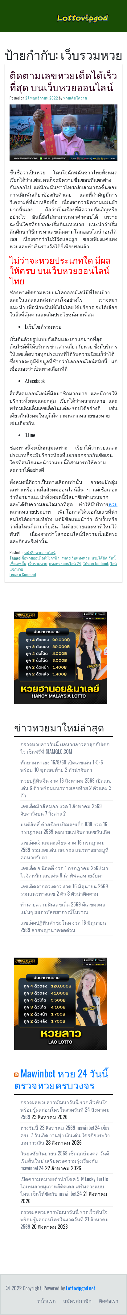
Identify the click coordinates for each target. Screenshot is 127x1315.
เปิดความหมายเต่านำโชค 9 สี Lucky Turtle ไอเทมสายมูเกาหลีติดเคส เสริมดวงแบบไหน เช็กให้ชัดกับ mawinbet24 (64, 1186)
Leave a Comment (23, 574)
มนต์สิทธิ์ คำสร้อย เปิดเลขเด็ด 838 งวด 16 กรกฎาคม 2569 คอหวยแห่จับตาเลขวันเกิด (65, 827)
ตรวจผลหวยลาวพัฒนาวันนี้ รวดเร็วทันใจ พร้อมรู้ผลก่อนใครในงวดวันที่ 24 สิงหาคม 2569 (65, 1109)
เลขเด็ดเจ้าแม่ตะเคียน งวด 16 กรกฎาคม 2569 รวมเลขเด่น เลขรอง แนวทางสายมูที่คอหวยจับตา (64, 850)
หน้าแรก (46, 1300)
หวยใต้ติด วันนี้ (104, 557)
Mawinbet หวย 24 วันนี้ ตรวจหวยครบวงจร (61, 1079)
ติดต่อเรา (108, 1300)
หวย (113, 504)
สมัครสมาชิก (77, 1300)
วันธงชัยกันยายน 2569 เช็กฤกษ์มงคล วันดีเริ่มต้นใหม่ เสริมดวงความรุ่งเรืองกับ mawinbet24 (64, 1161)
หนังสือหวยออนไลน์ (39, 552)
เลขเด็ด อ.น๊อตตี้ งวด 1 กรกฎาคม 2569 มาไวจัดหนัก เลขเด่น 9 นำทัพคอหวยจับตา (64, 871)
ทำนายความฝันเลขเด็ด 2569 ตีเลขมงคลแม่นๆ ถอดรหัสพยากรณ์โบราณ (62, 908)
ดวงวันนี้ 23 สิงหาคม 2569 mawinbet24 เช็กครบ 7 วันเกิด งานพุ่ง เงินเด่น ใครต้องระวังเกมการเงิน (65, 1135)
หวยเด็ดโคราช (75, 97)
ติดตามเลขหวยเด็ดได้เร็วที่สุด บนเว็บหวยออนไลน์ (63, 80)
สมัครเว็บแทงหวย (75, 557)
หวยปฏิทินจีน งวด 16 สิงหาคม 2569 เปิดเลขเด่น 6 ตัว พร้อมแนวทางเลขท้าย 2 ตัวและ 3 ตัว (66, 788)
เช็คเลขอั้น (18, 563)
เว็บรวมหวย (37, 563)
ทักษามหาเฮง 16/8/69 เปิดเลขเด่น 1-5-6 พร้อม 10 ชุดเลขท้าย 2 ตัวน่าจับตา (61, 766)
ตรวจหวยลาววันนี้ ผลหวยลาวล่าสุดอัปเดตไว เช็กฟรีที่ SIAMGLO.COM (64, 747)
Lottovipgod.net (80, 1288)
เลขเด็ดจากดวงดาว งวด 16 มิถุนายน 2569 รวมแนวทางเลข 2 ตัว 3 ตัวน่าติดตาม (64, 889)
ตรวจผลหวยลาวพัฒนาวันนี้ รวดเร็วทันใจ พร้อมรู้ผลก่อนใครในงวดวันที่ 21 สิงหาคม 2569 (64, 1219)
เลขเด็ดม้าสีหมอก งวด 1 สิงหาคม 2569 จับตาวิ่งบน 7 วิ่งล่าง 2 (61, 809)
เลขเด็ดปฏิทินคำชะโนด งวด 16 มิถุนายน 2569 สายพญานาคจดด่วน (63, 926)
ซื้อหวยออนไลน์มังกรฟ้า (40, 557)
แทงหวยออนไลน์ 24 (65, 563)
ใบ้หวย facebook (96, 563)
